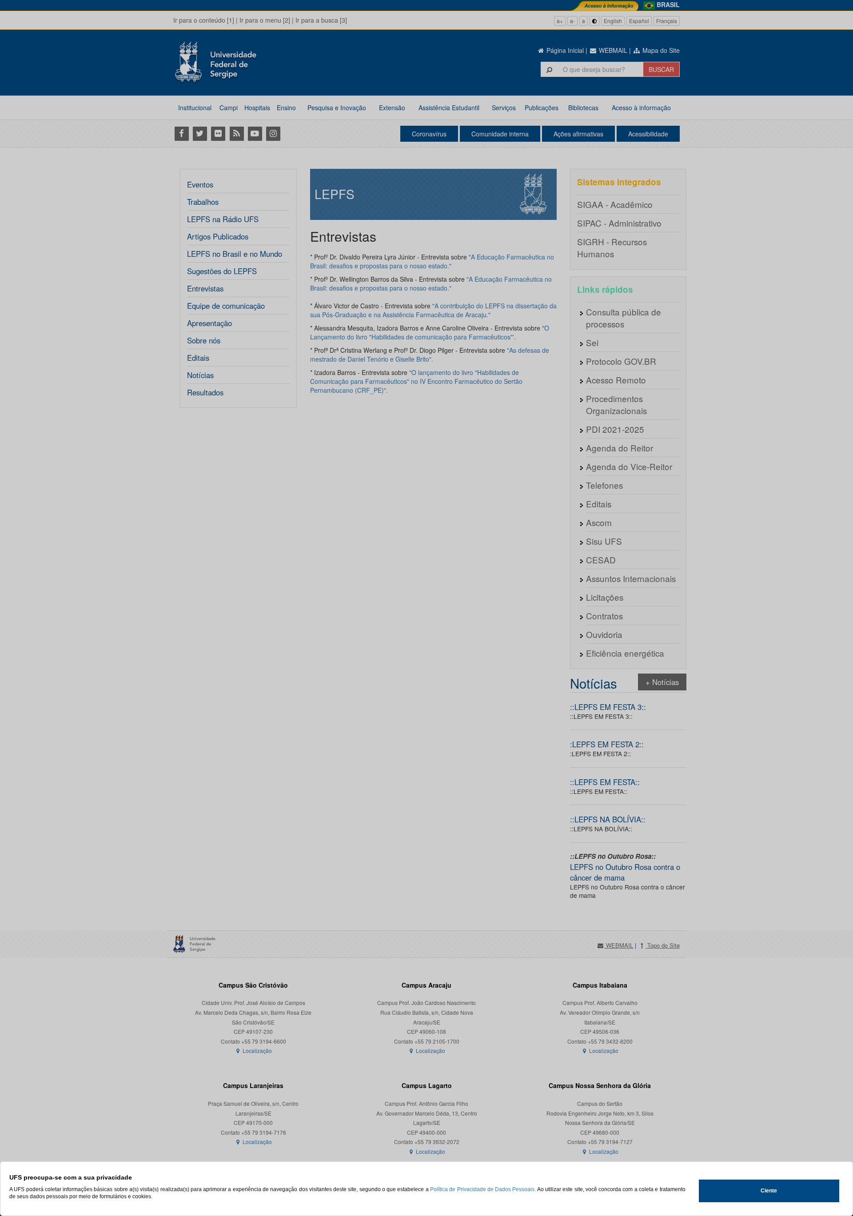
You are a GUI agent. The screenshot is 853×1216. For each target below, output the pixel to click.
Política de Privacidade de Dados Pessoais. (483, 1189)
